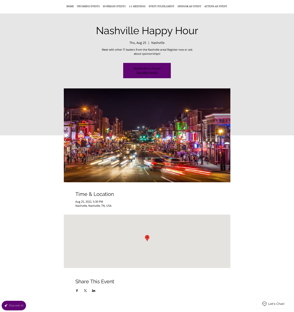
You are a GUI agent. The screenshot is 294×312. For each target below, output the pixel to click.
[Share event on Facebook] (77, 290)
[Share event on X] (85, 290)
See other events (147, 72)
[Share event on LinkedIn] (93, 290)
